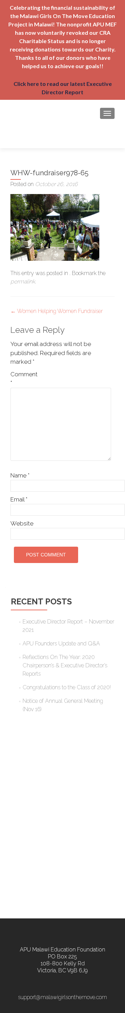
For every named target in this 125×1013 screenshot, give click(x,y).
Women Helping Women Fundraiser (56, 311)
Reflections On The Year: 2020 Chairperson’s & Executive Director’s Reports (65, 665)
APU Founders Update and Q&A (61, 643)
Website (21, 523)
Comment (24, 379)
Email (18, 499)
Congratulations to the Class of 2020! (67, 687)
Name (20, 475)
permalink (22, 281)
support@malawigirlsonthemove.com (62, 997)
